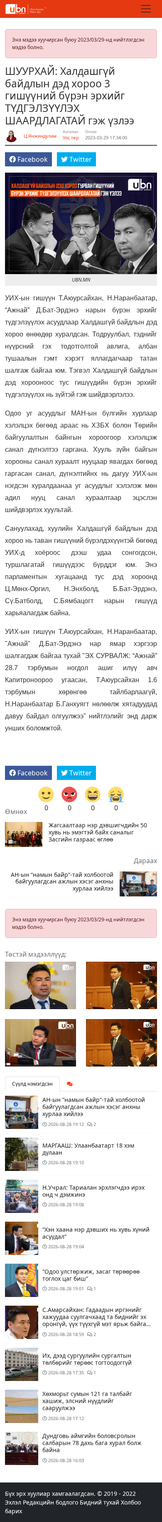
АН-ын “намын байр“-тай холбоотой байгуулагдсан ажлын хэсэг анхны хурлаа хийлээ (62, 881)
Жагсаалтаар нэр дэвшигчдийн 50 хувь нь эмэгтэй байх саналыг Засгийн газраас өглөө (98, 832)
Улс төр (71, 137)
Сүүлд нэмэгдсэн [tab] (32, 1083)
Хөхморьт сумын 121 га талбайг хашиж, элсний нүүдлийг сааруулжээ (87, 1401)
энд (132, 716)
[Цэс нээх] (146, 9)
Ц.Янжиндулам (40, 136)
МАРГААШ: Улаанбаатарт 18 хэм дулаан (88, 1148)
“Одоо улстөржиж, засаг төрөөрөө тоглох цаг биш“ (91, 1274)
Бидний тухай (99, 1502)
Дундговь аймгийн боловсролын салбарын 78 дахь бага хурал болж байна (92, 1443)
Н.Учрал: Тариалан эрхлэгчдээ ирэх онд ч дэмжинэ (93, 1190)
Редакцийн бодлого (50, 1502)
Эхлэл (13, 1502)
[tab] (70, 1084)
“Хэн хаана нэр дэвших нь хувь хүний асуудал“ (96, 1232)
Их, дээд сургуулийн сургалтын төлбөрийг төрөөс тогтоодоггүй (87, 1358)
